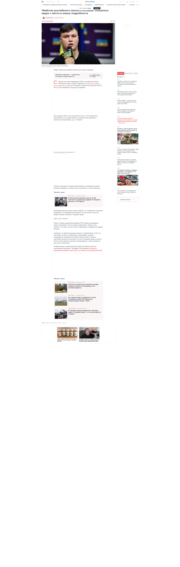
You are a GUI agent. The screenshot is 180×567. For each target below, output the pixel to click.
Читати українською (47, 21)
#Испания (47, 322)
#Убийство (54, 322)
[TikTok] (134, 2)
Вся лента (120, 77)
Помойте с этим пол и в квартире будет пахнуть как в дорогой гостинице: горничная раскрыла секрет (127, 84)
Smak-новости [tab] (128, 73)
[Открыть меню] (42, 1)
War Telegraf (71, 295)
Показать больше (125, 199)
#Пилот (64, 322)
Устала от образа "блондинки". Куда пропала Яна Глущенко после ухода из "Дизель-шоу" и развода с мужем (127, 152)
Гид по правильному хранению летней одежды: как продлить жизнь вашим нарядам (126, 111)
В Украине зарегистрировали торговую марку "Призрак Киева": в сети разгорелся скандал (84, 312)
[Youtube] (127, 2)
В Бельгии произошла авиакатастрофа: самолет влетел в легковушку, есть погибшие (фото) (83, 286)
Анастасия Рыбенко (49, 17)
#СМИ (59, 322)
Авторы (132, 4)
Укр (137, 1)
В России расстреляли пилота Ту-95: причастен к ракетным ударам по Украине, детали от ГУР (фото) (84, 199)
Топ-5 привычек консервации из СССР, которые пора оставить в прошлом (126, 192)
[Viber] (123, 1)
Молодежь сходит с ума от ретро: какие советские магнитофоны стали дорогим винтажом (127, 93)
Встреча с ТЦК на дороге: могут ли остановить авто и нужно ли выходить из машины (127, 130)
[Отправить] (58, 2)
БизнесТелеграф (99, 4)
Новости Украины (72, 308)
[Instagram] (132, 2)
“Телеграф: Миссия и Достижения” (116, 4)
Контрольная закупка (76, 4)
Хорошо (97, 8)
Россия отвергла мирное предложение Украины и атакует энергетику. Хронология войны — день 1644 (127, 121)
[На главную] (90, 1)
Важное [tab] (136, 73)
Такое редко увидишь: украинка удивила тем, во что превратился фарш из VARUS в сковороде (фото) (127, 162)
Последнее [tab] (120, 73)
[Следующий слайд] (139, 4)
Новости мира (71, 282)
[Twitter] (130, 2)
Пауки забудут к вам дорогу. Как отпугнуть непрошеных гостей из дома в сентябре (126, 102)
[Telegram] (125, 2)
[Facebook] (121, 2)
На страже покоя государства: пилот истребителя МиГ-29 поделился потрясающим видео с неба (82, 299)
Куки (89, 8)
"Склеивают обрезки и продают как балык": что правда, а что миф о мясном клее (127, 171)
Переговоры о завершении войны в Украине (55, 4)
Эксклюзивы (88, 4)
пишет (73, 120)
